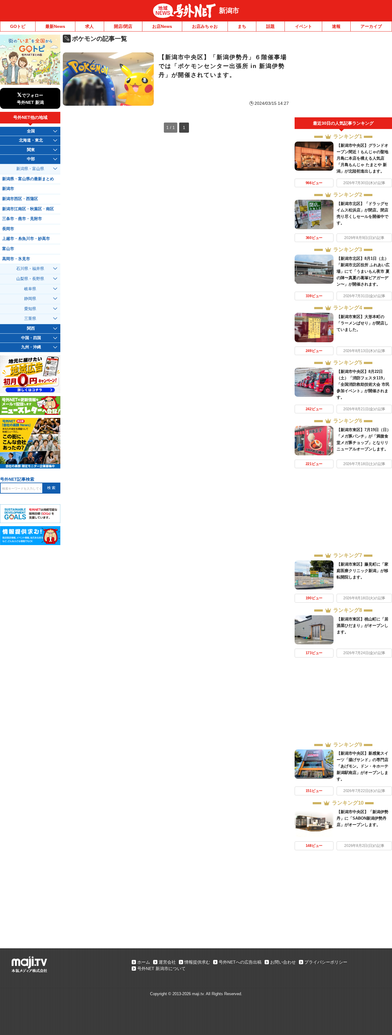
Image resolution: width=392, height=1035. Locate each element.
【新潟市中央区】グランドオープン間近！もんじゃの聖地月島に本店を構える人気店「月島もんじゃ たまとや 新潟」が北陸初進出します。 (362, 158)
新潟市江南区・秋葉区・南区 (28, 209)
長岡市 (8, 229)
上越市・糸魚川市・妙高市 (26, 239)
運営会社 (167, 962)
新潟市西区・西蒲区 (20, 199)
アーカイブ (371, 26)
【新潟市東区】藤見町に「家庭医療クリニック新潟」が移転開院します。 (362, 570)
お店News (162, 26)
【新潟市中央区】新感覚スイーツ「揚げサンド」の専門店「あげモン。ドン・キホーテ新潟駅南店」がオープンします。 (362, 766)
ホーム (143, 962)
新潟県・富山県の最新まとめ (28, 179)
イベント (303, 26)
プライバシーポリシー (325, 962)
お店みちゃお (205, 26)
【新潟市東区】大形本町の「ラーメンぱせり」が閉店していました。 (362, 323)
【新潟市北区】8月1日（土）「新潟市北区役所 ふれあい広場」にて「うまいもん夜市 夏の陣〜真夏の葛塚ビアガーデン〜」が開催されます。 (363, 271)
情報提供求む (197, 962)
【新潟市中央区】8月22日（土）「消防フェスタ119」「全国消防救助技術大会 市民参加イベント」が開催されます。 (363, 384)
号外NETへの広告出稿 (240, 962)
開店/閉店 (123, 26)
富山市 (8, 249)
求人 (89, 26)
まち (242, 26)
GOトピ (17, 26)
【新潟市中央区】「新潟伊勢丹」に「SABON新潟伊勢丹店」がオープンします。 (362, 818)
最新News (55, 26)
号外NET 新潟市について (161, 968)
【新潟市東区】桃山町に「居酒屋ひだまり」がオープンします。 (362, 625)
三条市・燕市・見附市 (22, 219)
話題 (270, 26)
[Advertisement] (343, 76)
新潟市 (229, 10)
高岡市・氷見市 (16, 259)
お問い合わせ (283, 962)
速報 (336, 26)
